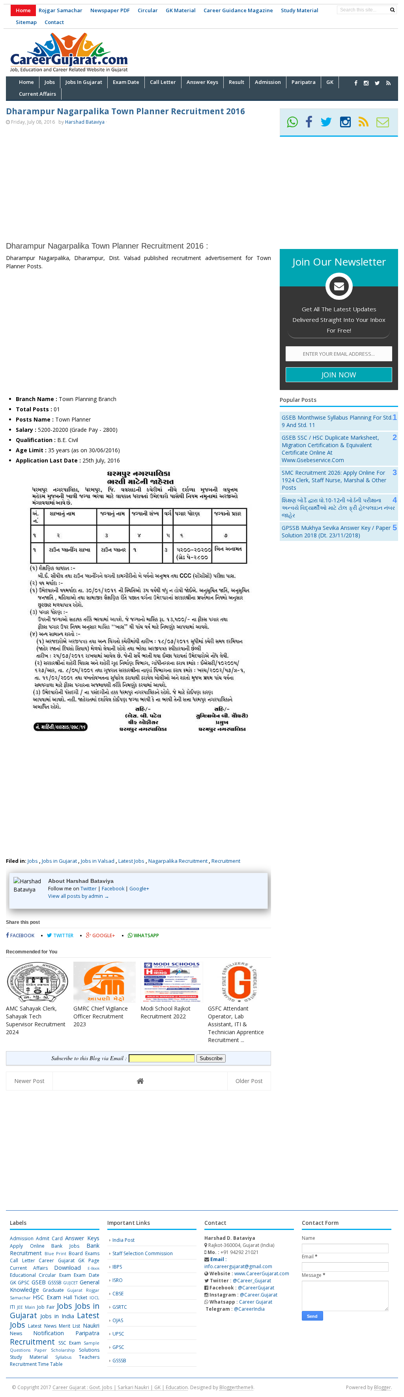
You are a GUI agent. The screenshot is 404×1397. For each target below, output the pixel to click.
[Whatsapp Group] (295, 125)
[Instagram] (348, 125)
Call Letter (22, 1260)
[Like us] (356, 82)
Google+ (139, 888)
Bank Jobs (65, 1246)
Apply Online (27, 1246)
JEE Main (26, 1307)
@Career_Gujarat (252, 1280)
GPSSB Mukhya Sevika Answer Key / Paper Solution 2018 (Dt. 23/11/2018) (336, 531)
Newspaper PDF (110, 10)
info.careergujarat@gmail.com (238, 1263)
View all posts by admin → (78, 896)
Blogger (382, 1387)
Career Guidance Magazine (238, 10)
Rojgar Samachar (60, 10)
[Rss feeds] (388, 82)
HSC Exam (47, 1297)
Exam (65, 1275)
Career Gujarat (255, 1302)
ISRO (117, 1280)
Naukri (91, 1325)
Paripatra (87, 1333)
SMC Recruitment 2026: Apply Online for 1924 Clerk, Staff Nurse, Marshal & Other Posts (334, 480)
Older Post (249, 1081)
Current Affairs (29, 1268)
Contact (54, 22)
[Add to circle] (366, 82)
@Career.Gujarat (258, 1294)
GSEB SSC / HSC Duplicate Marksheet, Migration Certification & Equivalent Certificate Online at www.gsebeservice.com (330, 449)
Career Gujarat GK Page (69, 1260)
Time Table (50, 1364)
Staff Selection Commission (142, 1253)
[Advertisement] (254, 51)
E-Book (93, 1268)
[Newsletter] (386, 125)
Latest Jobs (131, 860)
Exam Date (86, 1275)
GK (13, 1282)
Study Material (299, 10)
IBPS (117, 1266)
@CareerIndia (249, 1309)
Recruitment (225, 860)
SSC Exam (69, 1342)
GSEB (39, 1282)
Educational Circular (33, 1275)
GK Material (181, 10)
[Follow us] (377, 82)
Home (23, 10)
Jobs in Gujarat (59, 860)
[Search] (392, 10)
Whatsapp (146, 935)
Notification (48, 1333)
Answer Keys (82, 1238)
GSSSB (55, 1282)
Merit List (69, 1326)
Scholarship (63, 1350)
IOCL (94, 1297)
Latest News (42, 1326)
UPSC (118, 1333)
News (16, 1333)
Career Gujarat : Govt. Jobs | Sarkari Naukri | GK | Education (120, 1387)
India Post (123, 1240)
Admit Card (49, 1238)
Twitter (88, 888)
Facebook (113, 888)
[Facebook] (312, 125)
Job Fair (46, 1307)
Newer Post (29, 1081)
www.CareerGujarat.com (261, 1273)
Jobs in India (57, 1316)
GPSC (24, 1282)
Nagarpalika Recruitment (178, 860)
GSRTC (119, 1307)
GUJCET (70, 1283)
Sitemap (26, 22)
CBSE (117, 1293)
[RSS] (367, 125)
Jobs (33, 860)
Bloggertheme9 (236, 1387)
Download (67, 1267)
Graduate (53, 1290)
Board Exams (84, 1253)
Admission (22, 1238)
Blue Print (56, 1253)
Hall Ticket (75, 1297)
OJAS (117, 1320)
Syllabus (63, 1357)
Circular (148, 10)
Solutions (89, 1350)
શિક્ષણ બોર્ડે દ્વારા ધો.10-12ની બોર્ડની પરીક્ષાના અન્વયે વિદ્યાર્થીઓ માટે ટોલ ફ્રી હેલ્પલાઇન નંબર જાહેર (338, 507)
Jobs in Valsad (97, 860)
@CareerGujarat (256, 1287)
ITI (12, 1307)
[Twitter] (329, 125)
